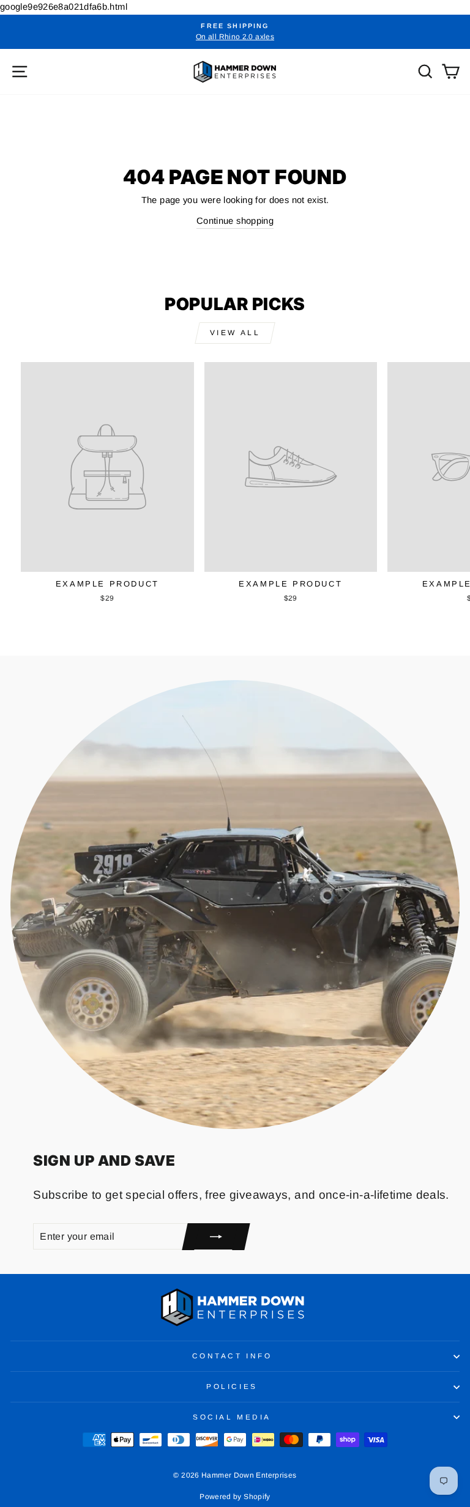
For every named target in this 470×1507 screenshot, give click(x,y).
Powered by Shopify (235, 1496)
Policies (231, 1386)
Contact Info (232, 1356)
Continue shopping (235, 221)
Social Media (231, 1417)
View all (235, 332)
